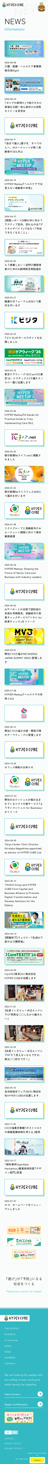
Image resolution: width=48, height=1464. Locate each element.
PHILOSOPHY (12, 1328)
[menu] (42, 7)
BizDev (8, 1345)
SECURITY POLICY (14, 1448)
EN (14, 1432)
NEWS (8, 1351)
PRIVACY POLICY (13, 1443)
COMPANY (10, 1363)
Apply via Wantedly (16, 1404)
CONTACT (9, 1438)
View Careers (12, 1394)
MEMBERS (10, 1357)
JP (8, 1432)
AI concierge (11, 1340)
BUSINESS (10, 1334)
